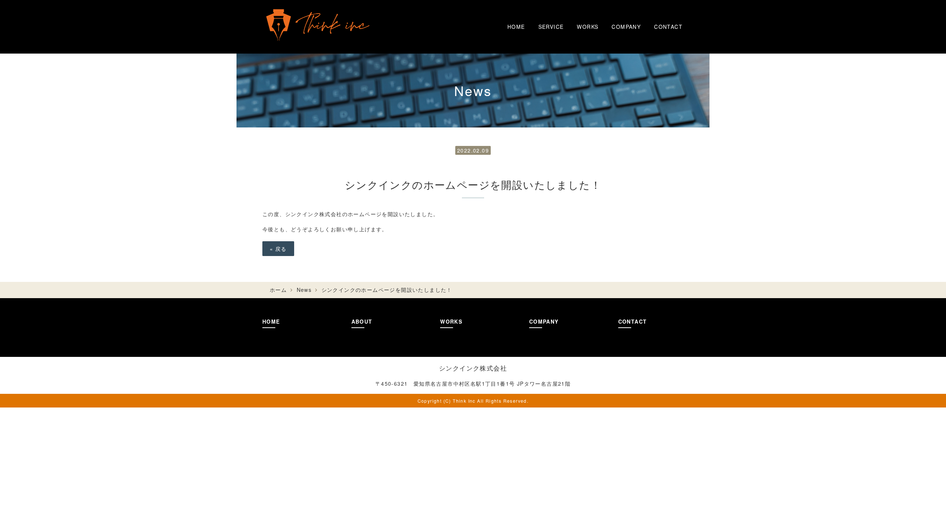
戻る (278, 248)
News (304, 289)
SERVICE (551, 26)
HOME (516, 26)
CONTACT (668, 26)
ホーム (278, 289)
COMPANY (626, 26)
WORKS (587, 26)
